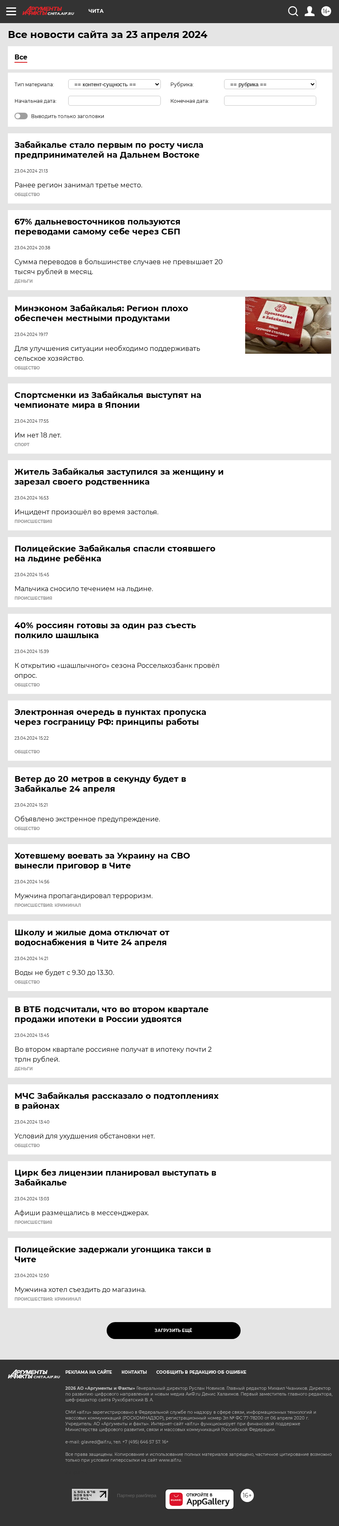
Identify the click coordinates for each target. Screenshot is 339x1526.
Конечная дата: (189, 101)
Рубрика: (182, 84)
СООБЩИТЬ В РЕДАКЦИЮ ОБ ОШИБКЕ (201, 1372)
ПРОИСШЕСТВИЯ (33, 522)
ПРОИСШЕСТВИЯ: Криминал (47, 906)
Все (20, 57)
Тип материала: (34, 84)
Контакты (134, 1372)
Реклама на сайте (88, 1372)
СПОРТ (21, 445)
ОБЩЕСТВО (27, 195)
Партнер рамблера (136, 1495)
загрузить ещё (173, 1330)
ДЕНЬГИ (23, 281)
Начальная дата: (35, 101)
